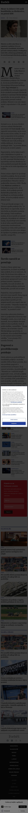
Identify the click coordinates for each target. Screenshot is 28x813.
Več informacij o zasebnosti (16, 402)
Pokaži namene (14, 419)
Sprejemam (14, 423)
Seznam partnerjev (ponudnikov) (9, 414)
